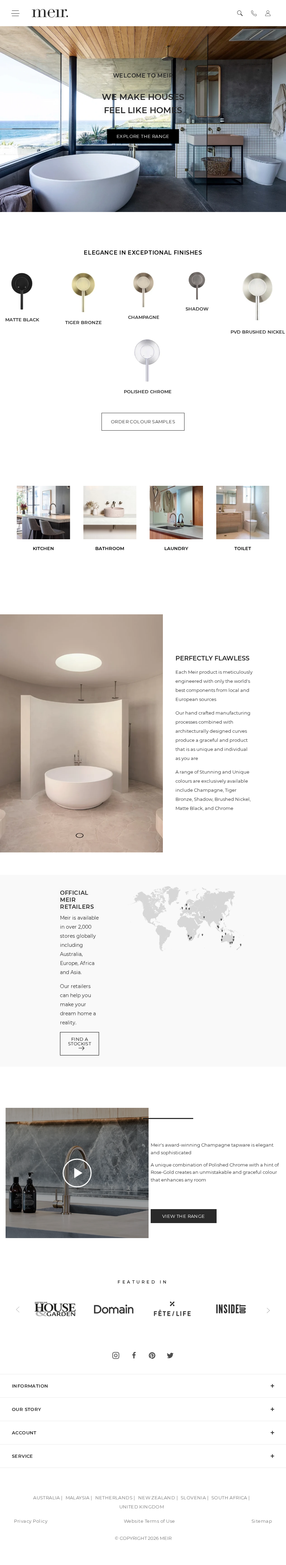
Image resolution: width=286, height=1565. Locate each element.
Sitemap (261, 1521)
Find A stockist (79, 1041)
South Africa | (230, 1497)
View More (143, 217)
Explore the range (143, 136)
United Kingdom (141, 1506)
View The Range (183, 1216)
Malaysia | (79, 1497)
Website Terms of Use (149, 1521)
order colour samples (143, 421)
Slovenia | (195, 1497)
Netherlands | (115, 1497)
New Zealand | (158, 1497)
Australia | (47, 1497)
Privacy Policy (30, 1521)
